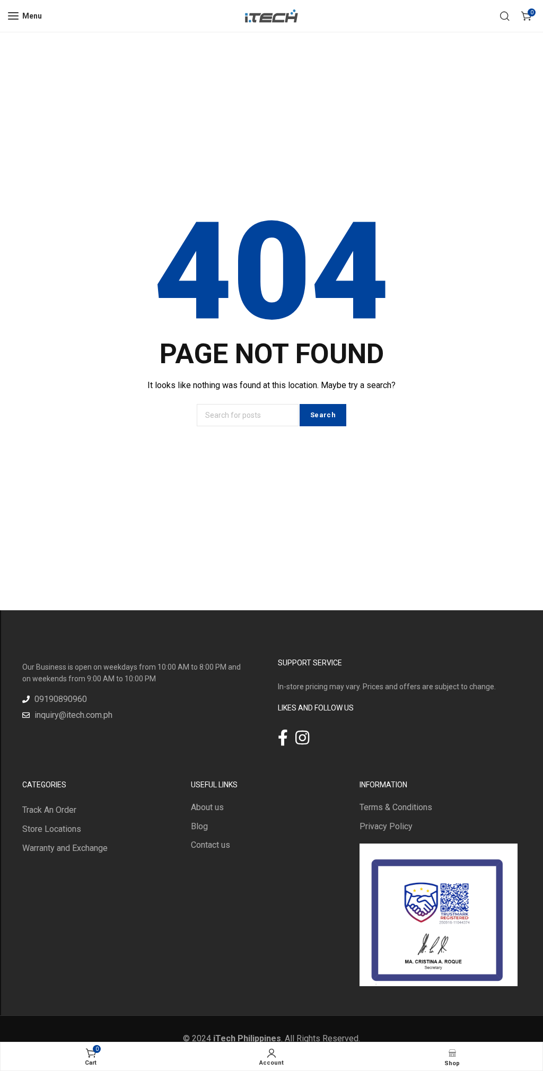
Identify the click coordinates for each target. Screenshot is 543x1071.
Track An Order (49, 810)
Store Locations (51, 829)
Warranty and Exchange (65, 848)
